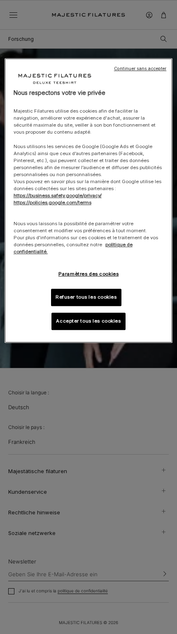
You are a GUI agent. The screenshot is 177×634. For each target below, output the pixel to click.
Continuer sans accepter (140, 68)
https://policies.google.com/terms (52, 202)
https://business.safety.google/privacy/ (58, 195)
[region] (89, 200)
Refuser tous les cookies (86, 297)
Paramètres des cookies (88, 274)
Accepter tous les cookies (88, 321)
